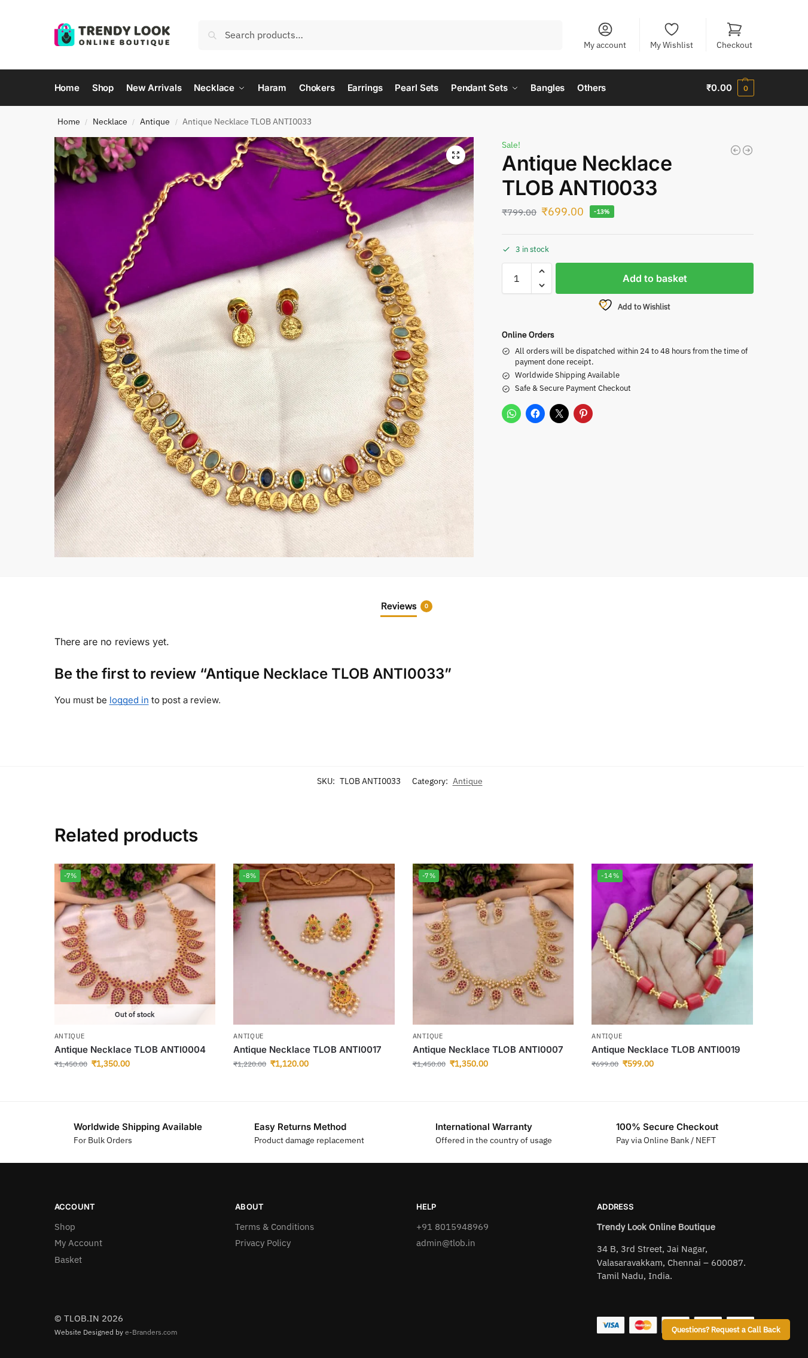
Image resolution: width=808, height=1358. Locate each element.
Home (68, 121)
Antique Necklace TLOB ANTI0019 (665, 1049)
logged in (129, 700)
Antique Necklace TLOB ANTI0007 (488, 1049)
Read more (134, 1089)
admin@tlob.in (445, 1242)
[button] (730, 88)
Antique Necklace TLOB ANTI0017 (307, 1049)
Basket (68, 1259)
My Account (78, 1242)
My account (605, 45)
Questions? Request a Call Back (726, 1329)
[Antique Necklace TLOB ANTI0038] (748, 150)
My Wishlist (671, 45)
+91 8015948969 (452, 1226)
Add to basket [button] (314, 1089)
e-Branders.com (151, 1331)
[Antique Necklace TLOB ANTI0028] (736, 150)
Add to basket (655, 278)
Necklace (110, 121)
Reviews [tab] (404, 606)
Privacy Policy (263, 1242)
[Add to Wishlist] (200, 879)
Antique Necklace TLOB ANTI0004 (130, 1049)
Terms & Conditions (274, 1226)
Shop (64, 1226)
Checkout (734, 45)
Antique (155, 121)
